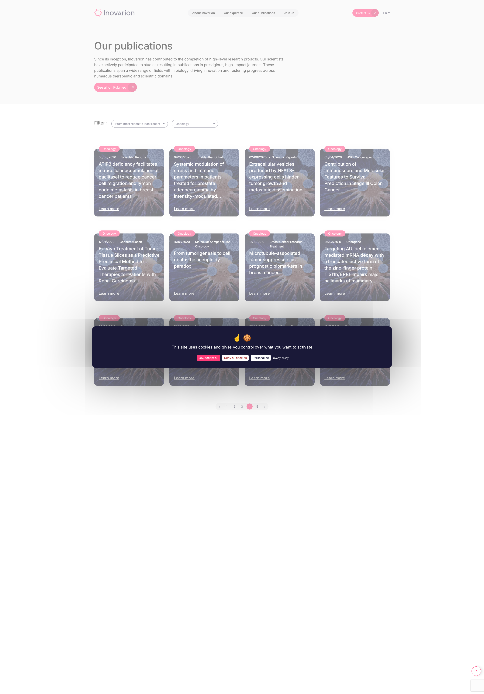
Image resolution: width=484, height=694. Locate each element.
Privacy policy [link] (280, 357)
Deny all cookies (235, 358)
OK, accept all (208, 358)
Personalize (261, 358)
